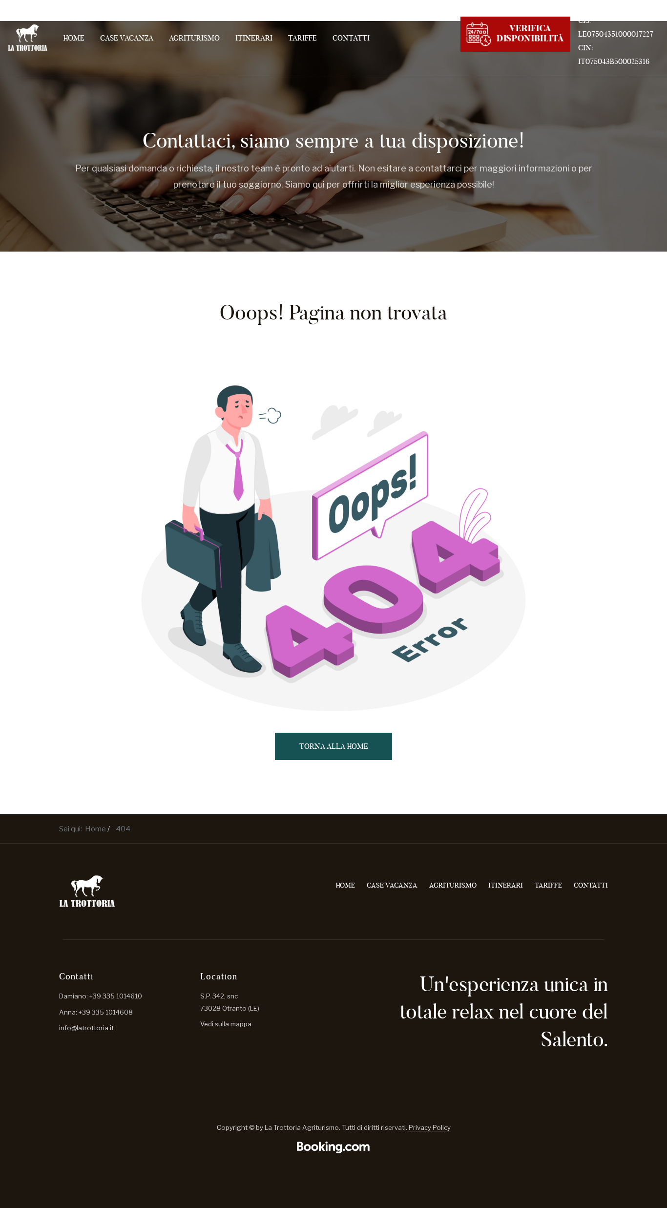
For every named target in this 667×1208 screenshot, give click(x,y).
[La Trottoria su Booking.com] (333, 1147)
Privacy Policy (430, 1127)
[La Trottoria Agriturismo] (28, 37)
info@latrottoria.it (86, 1028)
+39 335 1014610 (605, 6)
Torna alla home (333, 746)
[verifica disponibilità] (515, 33)
